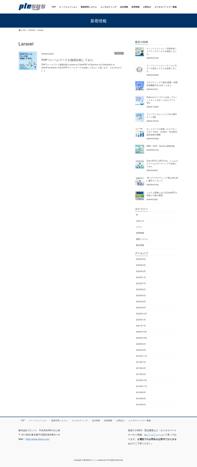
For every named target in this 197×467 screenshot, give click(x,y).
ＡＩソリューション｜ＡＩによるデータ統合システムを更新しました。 (162, 68)
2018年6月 (141, 398)
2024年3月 (141, 271)
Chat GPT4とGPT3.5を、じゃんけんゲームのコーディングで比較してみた (162, 163)
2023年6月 (141, 289)
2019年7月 (141, 362)
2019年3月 (141, 374)
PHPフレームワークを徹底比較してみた (67, 60)
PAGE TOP (189, 450)
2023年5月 (141, 295)
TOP (23, 420)
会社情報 (96, 420)
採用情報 (140, 232)
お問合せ (120, 420)
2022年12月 (141, 313)
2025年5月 (141, 259)
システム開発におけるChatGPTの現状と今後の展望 (162, 194)
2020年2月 (141, 349)
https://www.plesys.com (37, 439)
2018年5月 (141, 404)
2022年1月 (141, 319)
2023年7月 (141, 283)
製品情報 (140, 245)
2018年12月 (141, 380)
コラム (119, 53)
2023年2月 (141, 307)
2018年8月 (141, 392)
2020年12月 (141, 331)
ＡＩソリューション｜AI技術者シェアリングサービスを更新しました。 (162, 51)
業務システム (142, 239)
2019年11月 (141, 355)
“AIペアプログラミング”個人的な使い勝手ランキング (162, 179)
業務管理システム (59, 420)
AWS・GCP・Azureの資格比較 (161, 145)
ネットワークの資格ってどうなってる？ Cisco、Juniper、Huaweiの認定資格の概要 (162, 131)
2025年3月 (141, 265)
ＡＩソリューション (38, 420)
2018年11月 (141, 386)
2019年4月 (141, 368)
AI (137, 214)
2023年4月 (141, 301)
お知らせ (140, 220)
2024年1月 (141, 277)
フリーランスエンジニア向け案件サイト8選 (162, 115)
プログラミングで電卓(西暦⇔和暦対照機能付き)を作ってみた (162, 84)
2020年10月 (141, 337)
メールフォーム (155, 434)
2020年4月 (141, 343)
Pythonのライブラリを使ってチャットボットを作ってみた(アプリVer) (162, 100)
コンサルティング (80, 420)
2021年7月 (141, 325)
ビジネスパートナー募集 (140, 420)
